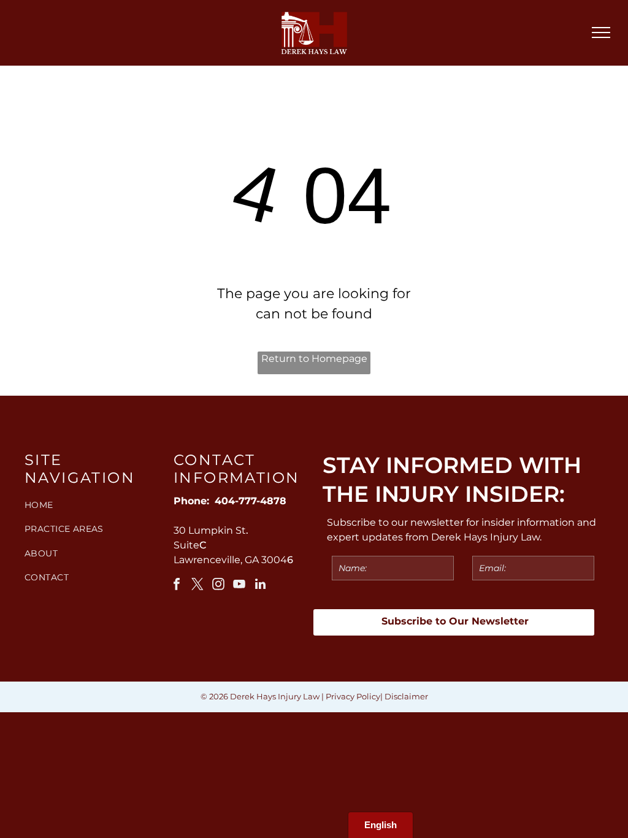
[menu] (601, 32)
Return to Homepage (314, 358)
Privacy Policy (353, 696)
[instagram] (218, 585)
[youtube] (239, 585)
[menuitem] (93, 505)
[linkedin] (260, 585)
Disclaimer (406, 696)
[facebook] (176, 585)
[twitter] (197, 585)
